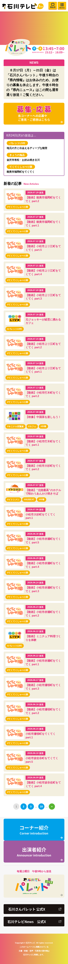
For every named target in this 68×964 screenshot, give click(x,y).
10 (41, 806)
